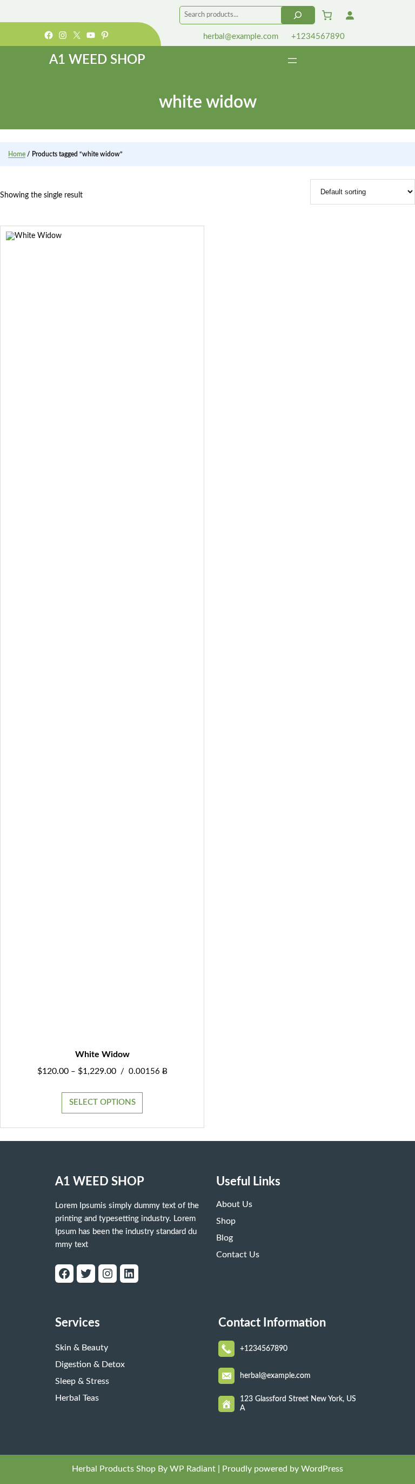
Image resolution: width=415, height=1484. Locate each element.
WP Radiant (192, 1469)
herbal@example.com (239, 36)
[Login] (349, 15)
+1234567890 (317, 36)
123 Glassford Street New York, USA (298, 1403)
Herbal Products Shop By (120, 1469)
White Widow (102, 1054)
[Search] (297, 15)
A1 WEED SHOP (97, 60)
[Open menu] (292, 60)
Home (16, 154)
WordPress (322, 1469)
